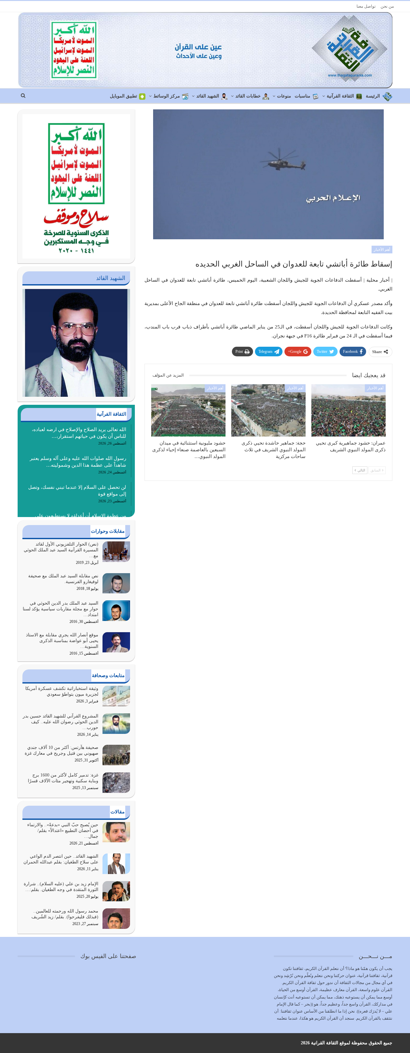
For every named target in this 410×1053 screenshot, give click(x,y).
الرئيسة (373, 96)
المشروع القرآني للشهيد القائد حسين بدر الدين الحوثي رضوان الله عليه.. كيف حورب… (60, 722)
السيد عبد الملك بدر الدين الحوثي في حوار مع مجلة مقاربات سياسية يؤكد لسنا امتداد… (60, 609)
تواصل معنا (366, 6)
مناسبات (302, 96)
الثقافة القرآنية (340, 96)
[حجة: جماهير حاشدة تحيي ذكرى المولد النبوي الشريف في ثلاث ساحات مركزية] (268, 410)
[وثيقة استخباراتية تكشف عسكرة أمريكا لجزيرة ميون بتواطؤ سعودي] (116, 696)
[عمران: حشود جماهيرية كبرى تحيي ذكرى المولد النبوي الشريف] (348, 410)
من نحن (387, 6)
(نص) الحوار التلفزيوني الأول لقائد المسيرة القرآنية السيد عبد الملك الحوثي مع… (61, 550)
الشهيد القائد (207, 96)
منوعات (284, 96)
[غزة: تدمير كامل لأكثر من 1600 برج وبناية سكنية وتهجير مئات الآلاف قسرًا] (116, 782)
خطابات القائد (248, 96)
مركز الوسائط (166, 96)
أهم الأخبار (382, 249)
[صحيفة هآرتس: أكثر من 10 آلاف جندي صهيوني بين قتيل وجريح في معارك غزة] (116, 755)
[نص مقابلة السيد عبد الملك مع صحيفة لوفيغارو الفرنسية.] (116, 583)
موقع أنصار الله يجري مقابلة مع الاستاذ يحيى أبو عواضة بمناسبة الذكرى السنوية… (62, 641)
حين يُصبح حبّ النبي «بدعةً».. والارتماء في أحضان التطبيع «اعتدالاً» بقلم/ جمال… (62, 830)
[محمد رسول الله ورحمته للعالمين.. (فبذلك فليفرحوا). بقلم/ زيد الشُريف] (116, 918)
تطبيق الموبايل (123, 96)
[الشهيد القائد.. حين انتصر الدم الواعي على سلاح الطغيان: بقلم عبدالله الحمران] (116, 863)
